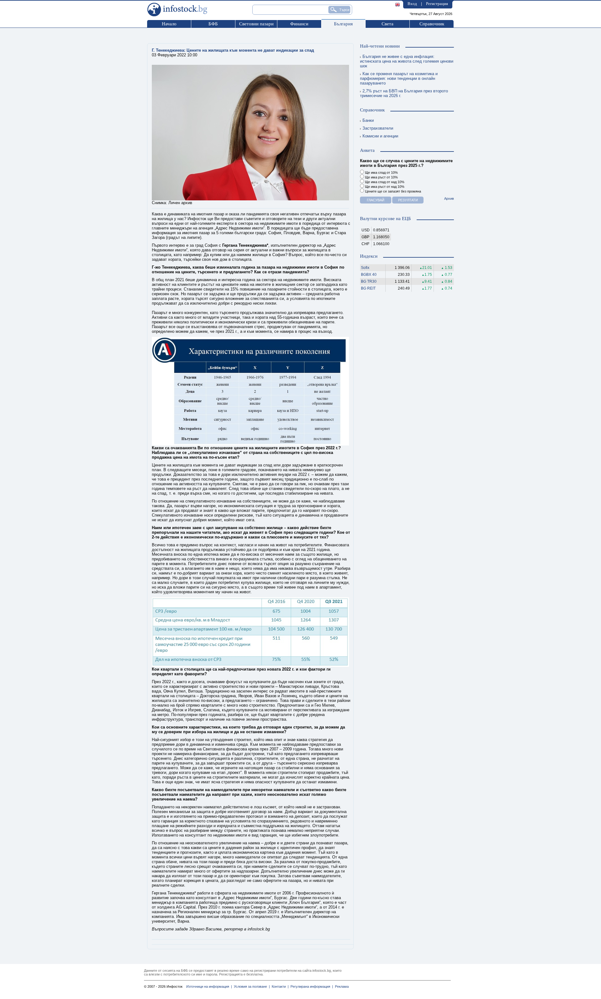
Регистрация (437, 3)
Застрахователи (377, 128)
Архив (449, 198)
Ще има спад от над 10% (384, 182)
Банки (368, 120)
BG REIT (368, 288)
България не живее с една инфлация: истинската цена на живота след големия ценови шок (406, 61)
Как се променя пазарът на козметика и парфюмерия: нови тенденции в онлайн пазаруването (399, 78)
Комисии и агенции (380, 136)
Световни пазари (256, 23)
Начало (169, 23)
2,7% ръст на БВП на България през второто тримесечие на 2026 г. (404, 93)
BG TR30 (369, 281)
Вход (412, 3)
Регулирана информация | (311, 986)
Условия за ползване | (251, 986)
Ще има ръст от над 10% (384, 186)
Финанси (299, 23)
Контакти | (279, 986)
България (343, 23)
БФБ (213, 23)
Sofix (365, 267)
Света (387, 23)
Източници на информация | (209, 986)
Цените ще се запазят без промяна (392, 191)
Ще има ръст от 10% (381, 177)
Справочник (431, 23)
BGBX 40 (369, 274)
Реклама (341, 986)
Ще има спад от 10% (381, 172)
